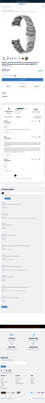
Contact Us (32, 383)
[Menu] (1, 4)
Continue (7, 198)
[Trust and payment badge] (5, 393)
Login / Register (18, 378)
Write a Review (38, 117)
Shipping (32, 381)
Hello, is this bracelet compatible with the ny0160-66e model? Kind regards (16, 245)
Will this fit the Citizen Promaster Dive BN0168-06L (12, 266)
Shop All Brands (4, 388)
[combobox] (21, 7)
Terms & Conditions (4, 381)
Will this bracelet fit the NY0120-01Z (9, 235)
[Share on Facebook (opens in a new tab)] (7, 132)
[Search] (43, 7)
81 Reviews (10, 65)
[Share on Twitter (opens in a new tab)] (9, 132)
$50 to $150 (12, 10)
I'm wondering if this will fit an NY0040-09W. (11, 256)
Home (2, 10)
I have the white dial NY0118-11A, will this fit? (11, 297)
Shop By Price (6, 10)
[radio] (22, 108)
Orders (17, 380)
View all (4, 306)
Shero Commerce (41, 398)
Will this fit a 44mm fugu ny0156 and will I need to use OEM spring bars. (16, 287)
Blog (1, 380)
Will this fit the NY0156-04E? (8, 276)
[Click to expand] (4, 16)
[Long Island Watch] (22, 4)
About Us (2, 378)
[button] (3, 58)
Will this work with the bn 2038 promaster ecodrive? (12, 204)
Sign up (3, 366)
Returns (31, 380)
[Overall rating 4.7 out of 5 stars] (5, 65)
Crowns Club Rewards (19, 383)
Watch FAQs (32, 378)
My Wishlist (18, 381)
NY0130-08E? (5, 214)
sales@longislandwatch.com (8, 372)
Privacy (2, 383)
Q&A (1, 386)
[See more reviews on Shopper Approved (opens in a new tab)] (11, 132)
